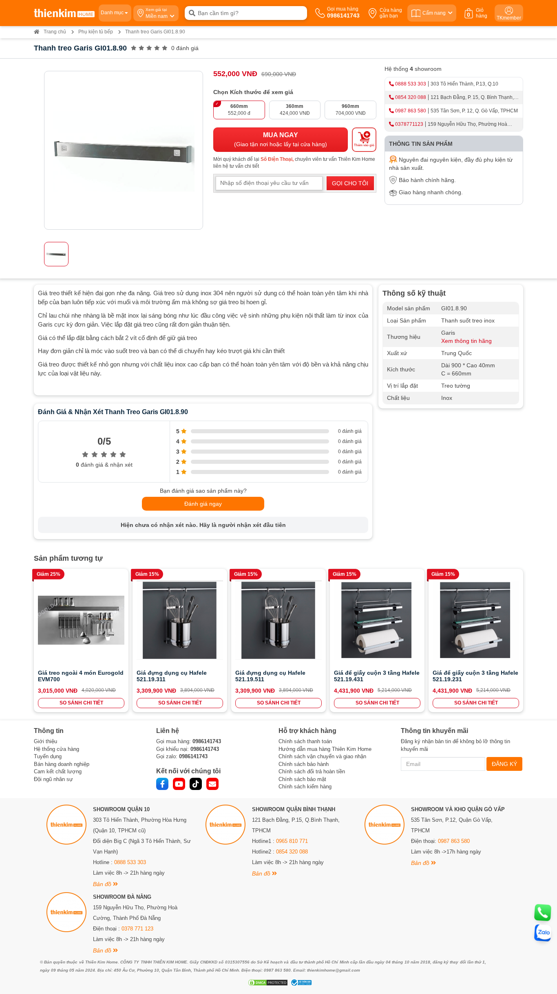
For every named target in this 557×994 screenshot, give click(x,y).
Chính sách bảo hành (303, 764)
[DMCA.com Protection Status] (266, 983)
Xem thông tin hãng (466, 341)
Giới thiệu (45, 741)
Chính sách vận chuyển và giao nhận (322, 756)
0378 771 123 (137, 929)
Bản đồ (103, 884)
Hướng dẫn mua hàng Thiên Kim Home (324, 749)
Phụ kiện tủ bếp (95, 32)
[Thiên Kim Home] (64, 13)
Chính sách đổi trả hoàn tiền (311, 771)
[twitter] (196, 784)
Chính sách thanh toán (305, 741)
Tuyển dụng (48, 756)
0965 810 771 (292, 841)
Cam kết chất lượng (58, 771)
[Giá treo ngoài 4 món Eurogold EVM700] (81, 620)
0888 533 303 (410, 84)
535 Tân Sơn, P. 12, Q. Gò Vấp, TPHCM (474, 111)
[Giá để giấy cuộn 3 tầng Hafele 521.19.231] (476, 620)
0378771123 (409, 124)
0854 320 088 (410, 97)
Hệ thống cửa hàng (56, 749)
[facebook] (162, 784)
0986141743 (206, 741)
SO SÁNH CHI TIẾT (81, 703)
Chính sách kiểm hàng (305, 786)
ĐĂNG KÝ (504, 764)
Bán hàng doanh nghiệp (61, 764)
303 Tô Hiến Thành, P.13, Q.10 (464, 84)
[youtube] (179, 784)
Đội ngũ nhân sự (53, 779)
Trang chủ (55, 32)
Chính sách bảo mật (302, 779)
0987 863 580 (410, 111)
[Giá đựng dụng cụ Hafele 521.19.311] (180, 620)
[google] (212, 784)
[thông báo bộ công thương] (300, 983)
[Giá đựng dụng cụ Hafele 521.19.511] (278, 620)
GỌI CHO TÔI (350, 183)
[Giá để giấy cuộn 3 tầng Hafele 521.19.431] (377, 620)
